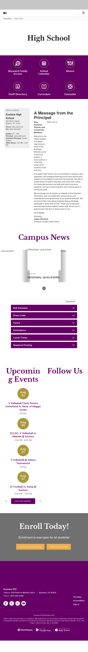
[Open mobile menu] (83, 13)
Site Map (77, 597)
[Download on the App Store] (62, 629)
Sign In (76, 604)
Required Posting (22, 345)
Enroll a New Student (58, 546)
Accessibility (79, 600)
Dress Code (19, 315)
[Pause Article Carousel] (44, 289)
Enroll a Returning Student (30, 546)
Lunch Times (20, 337)
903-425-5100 (16, 596)
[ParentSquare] (25, 630)
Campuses (7, 18)
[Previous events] (6, 501)
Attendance (19, 330)
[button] (5, 13)
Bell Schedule (20, 307)
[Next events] (40, 501)
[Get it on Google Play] (43, 629)
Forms (16, 322)
